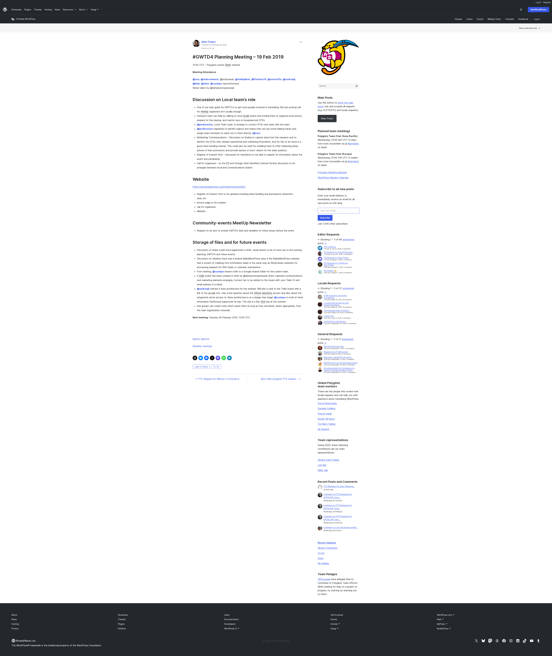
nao (196, 79)
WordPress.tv (231, 628)
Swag (334, 628)
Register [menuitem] (547, 2)
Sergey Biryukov (326, 418)
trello (201, 275)
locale (246, 115)
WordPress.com (445, 615)
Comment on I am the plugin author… (340, 527)
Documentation (231, 619)
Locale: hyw (329, 316)
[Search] (356, 86)
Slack (228, 64)
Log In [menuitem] (538, 2)
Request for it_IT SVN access (336, 352)
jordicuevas (205, 124)
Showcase (123, 615)
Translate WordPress (26, 19)
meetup (204, 111)
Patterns (122, 628)
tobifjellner (242, 79)
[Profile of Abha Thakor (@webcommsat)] (196, 44)
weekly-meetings (202, 346)
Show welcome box (528, 28)
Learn (227, 615)
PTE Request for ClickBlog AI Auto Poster (336, 264)
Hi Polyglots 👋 (330, 270)
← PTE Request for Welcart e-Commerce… (218, 378)
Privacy (15, 628)
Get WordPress (538, 9)
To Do (321, 553)
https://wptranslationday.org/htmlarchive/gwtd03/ (219, 186)
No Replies (323, 563)
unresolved (348, 239)
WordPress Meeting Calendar (333, 177)
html (263, 301)
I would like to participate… (335, 321)
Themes (122, 619)
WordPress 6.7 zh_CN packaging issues (340, 363)
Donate (335, 624)
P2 (227, 163)
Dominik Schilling (326, 408)
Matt (440, 619)
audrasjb (289, 79)
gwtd (196, 339)
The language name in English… (337, 310)
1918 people (324, 579)
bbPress (442, 624)
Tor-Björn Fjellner (327, 424)
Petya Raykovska (327, 403)
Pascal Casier (325, 413)
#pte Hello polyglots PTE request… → (280, 378)
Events (334, 619)
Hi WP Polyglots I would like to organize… (335, 296)
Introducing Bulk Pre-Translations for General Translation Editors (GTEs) (339, 369)
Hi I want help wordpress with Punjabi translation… (336, 304)
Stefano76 (258, 79)
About (14, 615)
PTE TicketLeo (330, 247)
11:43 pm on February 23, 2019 (214, 45)
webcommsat (210, 79)
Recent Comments (327, 547)
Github (257, 293)
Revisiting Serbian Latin (334, 346)
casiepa (216, 83)
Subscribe (325, 218)
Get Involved (337, 615)
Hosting (15, 624)
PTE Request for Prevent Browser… (339, 252)
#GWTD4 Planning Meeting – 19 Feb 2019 (238, 57)
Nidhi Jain (323, 470)
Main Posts (327, 118)
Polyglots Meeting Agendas (332, 172)
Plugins (121, 624)
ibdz (196, 83)
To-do (216, 366)
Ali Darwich (323, 429)
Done (320, 558)
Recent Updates (327, 542)
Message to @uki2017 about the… (338, 357)
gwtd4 (205, 339)
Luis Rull (322, 465)
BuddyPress (444, 628)
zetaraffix (274, 79)
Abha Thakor (208, 41)
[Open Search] (521, 10)
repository (267, 293)
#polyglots (353, 143)
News (14, 619)
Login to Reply (201, 366)
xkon (205, 83)
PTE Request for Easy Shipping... (339, 486)
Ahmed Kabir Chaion (328, 459)
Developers (229, 624)
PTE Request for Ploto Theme (336, 258)
